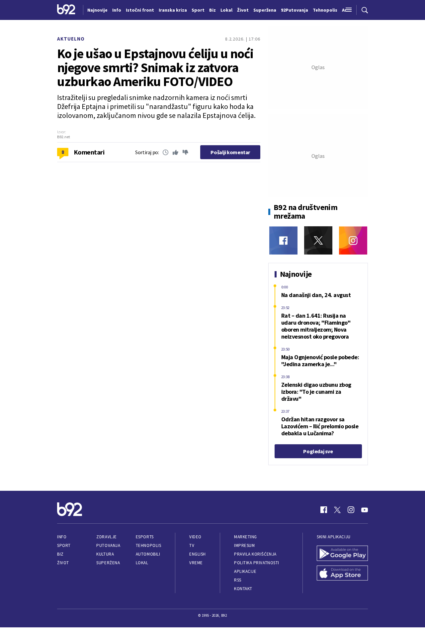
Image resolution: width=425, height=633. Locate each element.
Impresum (244, 545)
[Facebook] (283, 240)
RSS (237, 580)
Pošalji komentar (230, 152)
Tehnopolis (148, 545)
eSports (145, 537)
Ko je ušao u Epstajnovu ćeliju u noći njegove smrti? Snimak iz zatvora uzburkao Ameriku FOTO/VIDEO (155, 67)
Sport (64, 545)
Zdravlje (106, 537)
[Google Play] (342, 554)
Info (61, 537)
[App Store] (342, 574)
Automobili (148, 554)
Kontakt (243, 588)
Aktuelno (71, 39)
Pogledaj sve (318, 451)
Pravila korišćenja (255, 554)
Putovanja (108, 545)
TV (191, 545)
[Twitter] (318, 240)
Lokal (142, 563)
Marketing (245, 537)
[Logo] (66, 10)
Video (195, 537)
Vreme (196, 563)
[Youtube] (364, 509)
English (197, 554)
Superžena (108, 563)
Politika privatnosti (256, 563)
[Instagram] (353, 240)
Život (63, 563)
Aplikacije (245, 571)
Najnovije (97, 10)
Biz (60, 554)
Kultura (105, 554)
